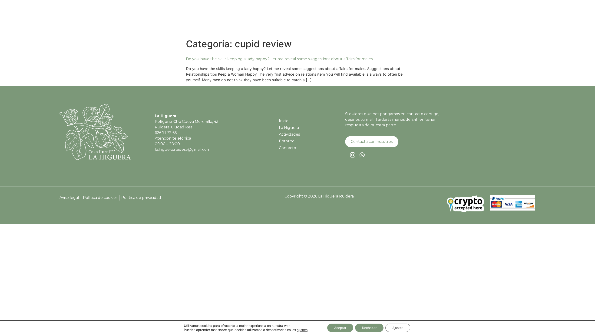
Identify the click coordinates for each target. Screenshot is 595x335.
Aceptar (340, 328)
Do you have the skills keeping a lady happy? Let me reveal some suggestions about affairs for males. (279, 59)
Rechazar (369, 328)
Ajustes (397, 328)
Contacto (519, 21)
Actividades (469, 21)
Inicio (418, 21)
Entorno (495, 21)
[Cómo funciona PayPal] (512, 209)
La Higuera (440, 21)
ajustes (302, 330)
